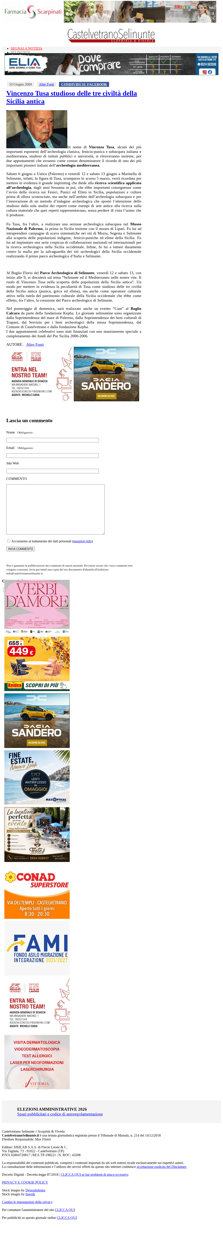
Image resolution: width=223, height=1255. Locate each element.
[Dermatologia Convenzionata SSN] (37, 1088)
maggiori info (82, 541)
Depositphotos (35, 1190)
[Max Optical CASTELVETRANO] (37, 803)
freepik (30, 1194)
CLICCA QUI (65, 1210)
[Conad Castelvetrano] (37, 917)
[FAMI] (37, 974)
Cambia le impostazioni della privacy (27, 1202)
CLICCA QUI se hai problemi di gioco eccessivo (94, 1174)
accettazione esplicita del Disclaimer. (162, 1167)
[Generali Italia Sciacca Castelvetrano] (39, 400)
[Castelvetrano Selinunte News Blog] (111, 41)
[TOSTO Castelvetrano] (37, 861)
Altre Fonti (46, 84)
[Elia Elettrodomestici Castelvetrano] (111, 74)
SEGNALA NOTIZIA (26, 48)
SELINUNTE (20, 52)
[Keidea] (37, 690)
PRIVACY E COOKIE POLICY (25, 1182)
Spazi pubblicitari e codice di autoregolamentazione (60, 1114)
